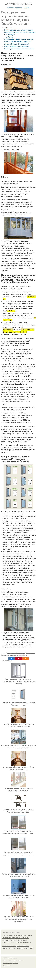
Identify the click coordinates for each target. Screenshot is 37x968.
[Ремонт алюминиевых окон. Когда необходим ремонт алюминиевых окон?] (18, 871)
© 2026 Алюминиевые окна (9, 958)
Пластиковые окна (30, 653)
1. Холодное (10, 34)
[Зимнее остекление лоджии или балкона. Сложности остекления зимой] (18, 786)
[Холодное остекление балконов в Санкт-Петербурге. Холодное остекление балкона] (18, 829)
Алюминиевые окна (18, 3)
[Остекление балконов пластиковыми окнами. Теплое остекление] (18, 700)
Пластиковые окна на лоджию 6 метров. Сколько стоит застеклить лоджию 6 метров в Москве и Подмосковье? (19, 41)
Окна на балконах (20, 653)
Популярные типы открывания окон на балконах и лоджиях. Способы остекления (19, 31)
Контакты (5, 960)
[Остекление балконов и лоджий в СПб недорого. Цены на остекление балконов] (18, 850)
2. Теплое (9, 37)
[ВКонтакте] (11, 658)
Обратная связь (6, 965)
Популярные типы (11, 653)
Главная (10, 7)
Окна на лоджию (5, 655)
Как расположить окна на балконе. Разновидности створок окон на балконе (19, 47)
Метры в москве (14, 655)
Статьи (26, 7)
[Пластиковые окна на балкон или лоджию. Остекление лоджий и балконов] (18, 722)
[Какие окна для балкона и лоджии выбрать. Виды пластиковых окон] (18, 764)
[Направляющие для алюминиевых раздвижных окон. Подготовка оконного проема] (18, 743)
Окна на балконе (23, 655)
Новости (18, 7)
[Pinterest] (18, 658)
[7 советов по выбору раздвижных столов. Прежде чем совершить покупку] (18, 807)
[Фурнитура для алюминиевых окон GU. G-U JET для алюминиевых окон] (18, 893)
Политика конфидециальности (10, 963)
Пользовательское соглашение (15, 960)
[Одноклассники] (25, 658)
